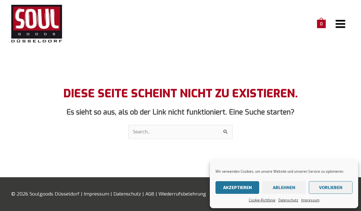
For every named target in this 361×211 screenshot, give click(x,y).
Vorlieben (330, 187)
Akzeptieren (237, 187)
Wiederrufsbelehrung (182, 194)
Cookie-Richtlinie (262, 200)
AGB (149, 194)
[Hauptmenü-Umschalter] (340, 24)
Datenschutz (288, 200)
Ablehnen (284, 187)
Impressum (310, 200)
